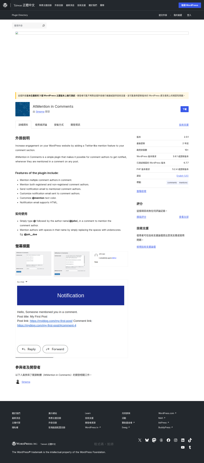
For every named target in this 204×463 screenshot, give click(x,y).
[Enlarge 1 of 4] (47, 255)
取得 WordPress (189, 5)
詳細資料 (23, 124)
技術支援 (184, 124)
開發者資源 (90, 422)
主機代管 (16, 422)
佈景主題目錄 (55, 418)
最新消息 (16, 418)
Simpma (40, 111)
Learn (88, 413)
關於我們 (16, 413)
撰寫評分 (141, 216)
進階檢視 (141, 191)
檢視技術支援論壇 (146, 246)
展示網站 (53, 413)
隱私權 (15, 427)
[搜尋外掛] (44, 26)
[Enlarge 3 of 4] (123, 255)
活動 (124, 418)
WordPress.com (167, 413)
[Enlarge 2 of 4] (85, 255)
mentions (183, 182)
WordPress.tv (93, 427)
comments (172, 182)
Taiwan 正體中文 (48, 444)
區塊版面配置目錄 (57, 427)
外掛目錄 (53, 422)
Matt (161, 418)
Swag (126, 427)
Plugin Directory (20, 15)
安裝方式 (59, 124)
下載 (184, 109)
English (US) (183, 175)
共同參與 (126, 413)
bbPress (163, 422)
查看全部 (184, 216)
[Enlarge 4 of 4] (123, 283)
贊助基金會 (128, 422)
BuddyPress (165, 427)
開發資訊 (75, 124)
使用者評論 (41, 124)
